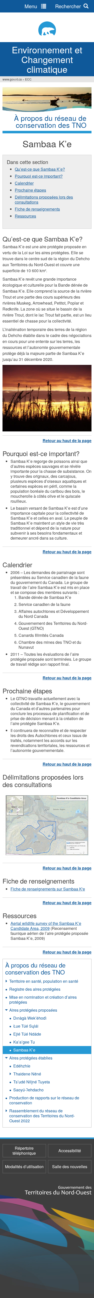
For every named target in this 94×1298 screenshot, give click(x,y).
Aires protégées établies (30, 1058)
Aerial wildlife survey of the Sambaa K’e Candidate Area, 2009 (46, 925)
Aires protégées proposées (33, 1010)
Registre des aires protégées (34, 989)
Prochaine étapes (30, 190)
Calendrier (24, 183)
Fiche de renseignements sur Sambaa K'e (48, 889)
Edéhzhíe (21, 1066)
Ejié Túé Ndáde (27, 1034)
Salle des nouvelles (69, 1166)
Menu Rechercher (53, 6)
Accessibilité (69, 1150)
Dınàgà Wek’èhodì (29, 1018)
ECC (28, 79)
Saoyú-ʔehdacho (28, 1090)
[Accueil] (47, 28)
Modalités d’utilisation (24, 1166)
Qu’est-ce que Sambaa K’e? (40, 169)
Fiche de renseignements (37, 209)
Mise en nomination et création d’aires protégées (43, 999)
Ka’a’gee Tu (24, 1042)
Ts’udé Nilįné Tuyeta (31, 1082)
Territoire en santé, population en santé (43, 981)
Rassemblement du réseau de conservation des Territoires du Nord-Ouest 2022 (42, 1116)
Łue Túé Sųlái (25, 1026)
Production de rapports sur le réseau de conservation (44, 1100)
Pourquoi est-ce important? (39, 176)
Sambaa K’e (24, 1050)
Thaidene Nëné (27, 1074)
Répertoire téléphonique (24, 1150)
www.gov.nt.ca (12, 79)
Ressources (25, 216)
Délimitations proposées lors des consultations (44, 199)
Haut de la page (67, 440)
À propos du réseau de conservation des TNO (35, 968)
